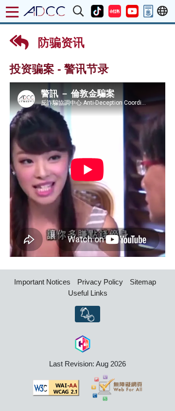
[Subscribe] (87, 314)
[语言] (162, 11)
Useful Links (87, 293)
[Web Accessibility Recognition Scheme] (117, 387)
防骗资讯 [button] (60, 42)
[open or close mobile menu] (12, 12)
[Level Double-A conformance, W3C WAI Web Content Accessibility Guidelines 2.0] (56, 387)
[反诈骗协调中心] (44, 11)
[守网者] (82, 343)
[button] (79, 11)
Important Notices (42, 282)
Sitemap (143, 282)
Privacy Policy (100, 282)
